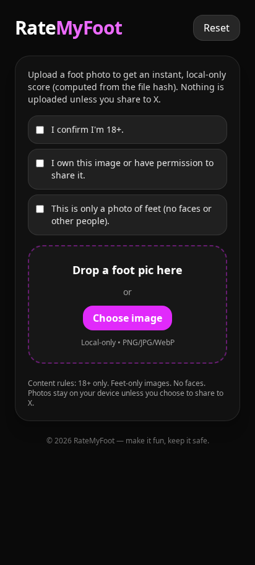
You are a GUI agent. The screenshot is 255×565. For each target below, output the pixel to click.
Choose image (127, 318)
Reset (217, 28)
